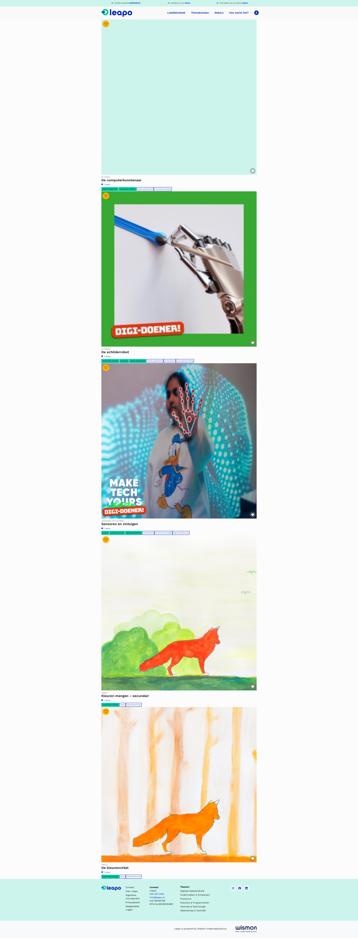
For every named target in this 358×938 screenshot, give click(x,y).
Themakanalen (200, 12)
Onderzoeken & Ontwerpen (195, 895)
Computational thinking (163, 189)
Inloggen (256, 13)
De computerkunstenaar (121, 180)
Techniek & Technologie (163, 533)
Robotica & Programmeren (194, 902)
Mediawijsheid (169, 361)
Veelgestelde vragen (132, 908)
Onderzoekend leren (134, 705)
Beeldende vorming (117, 533)
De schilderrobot (115, 352)
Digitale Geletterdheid (145, 189)
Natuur (122, 705)
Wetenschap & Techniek (193, 910)
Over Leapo (131, 891)
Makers (219, 12)
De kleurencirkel (115, 868)
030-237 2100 (157, 894)
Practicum (185, 898)
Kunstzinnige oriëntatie (127, 189)
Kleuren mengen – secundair (125, 696)
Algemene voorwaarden (132, 897)
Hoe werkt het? (239, 12)
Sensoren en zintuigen (119, 524)
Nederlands (124, 361)
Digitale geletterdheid (109, 189)
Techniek (105, 533)
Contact (129, 887)
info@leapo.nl (157, 897)
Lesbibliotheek (176, 12)
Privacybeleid (132, 902)
